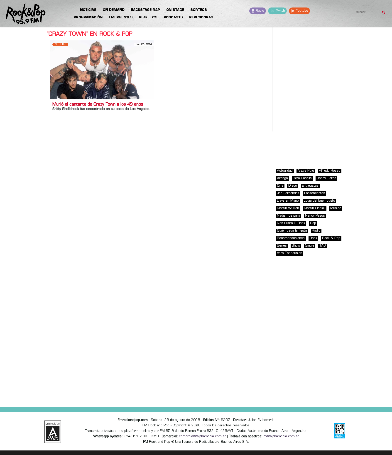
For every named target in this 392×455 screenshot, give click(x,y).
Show (296, 245)
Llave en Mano (288, 201)
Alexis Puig (306, 171)
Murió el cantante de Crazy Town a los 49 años (97, 105)
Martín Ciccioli (314, 208)
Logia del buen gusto (319, 201)
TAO (322, 245)
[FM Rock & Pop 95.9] (22, 14)
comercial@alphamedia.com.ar (202, 436)
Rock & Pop (331, 238)
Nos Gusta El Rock (291, 223)
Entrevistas (310, 186)
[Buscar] (383, 11)
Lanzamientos (314, 193)
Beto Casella (302, 178)
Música (335, 208)
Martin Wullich (288, 208)
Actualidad (285, 171)
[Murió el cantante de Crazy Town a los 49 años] (102, 69)
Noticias (60, 44)
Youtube (301, 10)
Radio (259, 10)
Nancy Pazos (315, 216)
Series (282, 245)
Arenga (282, 178)
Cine (280, 186)
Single (309, 245)
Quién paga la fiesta (292, 230)
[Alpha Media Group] (52, 431)
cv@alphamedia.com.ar (281, 436)
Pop (313, 223)
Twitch (280, 10)
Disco (292, 186)
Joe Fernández (288, 193)
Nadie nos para (288, 216)
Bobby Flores (326, 178)
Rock (313, 238)
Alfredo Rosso (329, 171)
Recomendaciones (291, 238)
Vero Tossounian (289, 253)
